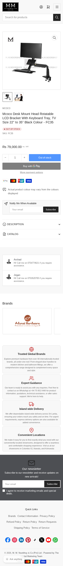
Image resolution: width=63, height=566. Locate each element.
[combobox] (31, 17)
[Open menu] (57, 6)
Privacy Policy (47, 516)
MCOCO (6, 108)
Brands (12, 516)
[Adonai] (27, 321)
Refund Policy (13, 521)
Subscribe (51, 209)
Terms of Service (40, 527)
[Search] (56, 17)
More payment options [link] (31, 172)
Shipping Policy (22, 527)
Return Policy (30, 521)
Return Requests (48, 521)
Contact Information (27, 516)
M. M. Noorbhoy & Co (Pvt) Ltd (27, 553)
